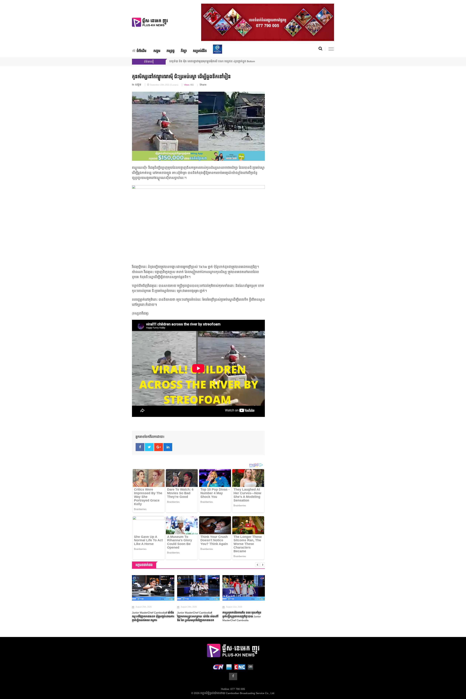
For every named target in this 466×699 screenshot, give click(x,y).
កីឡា (184, 51)
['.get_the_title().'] (153, 588)
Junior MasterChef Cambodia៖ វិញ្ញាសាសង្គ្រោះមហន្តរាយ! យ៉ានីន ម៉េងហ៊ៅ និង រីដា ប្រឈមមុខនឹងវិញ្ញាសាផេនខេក (197, 616)
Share (203, 84)
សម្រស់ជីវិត (200, 51)
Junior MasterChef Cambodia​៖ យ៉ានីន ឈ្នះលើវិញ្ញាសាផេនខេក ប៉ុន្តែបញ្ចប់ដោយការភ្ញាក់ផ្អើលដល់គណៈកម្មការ (153, 616)
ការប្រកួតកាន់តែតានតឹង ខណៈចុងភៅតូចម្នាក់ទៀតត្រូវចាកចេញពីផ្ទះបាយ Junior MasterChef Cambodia (241, 616)
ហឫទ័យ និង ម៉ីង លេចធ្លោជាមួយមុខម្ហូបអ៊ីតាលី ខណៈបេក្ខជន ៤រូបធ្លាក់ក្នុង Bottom (212, 61)
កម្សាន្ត (171, 51)
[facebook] (233, 676)
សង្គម (156, 51)
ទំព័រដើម (141, 51)
